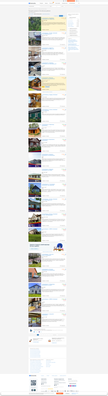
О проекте (42, 375)
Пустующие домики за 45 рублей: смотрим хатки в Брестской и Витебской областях (73, 44)
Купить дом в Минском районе (34, 349)
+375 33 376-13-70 (43, 381)
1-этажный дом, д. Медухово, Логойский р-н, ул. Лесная (47, 170)
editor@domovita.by (44, 382)
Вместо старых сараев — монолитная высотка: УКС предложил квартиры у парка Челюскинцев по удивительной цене (73, 49)
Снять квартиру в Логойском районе (35, 362)
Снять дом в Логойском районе (34, 372)
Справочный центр (72, 383)
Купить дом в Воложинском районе (35, 355)
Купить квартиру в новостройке (50, 362)
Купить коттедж (48, 365)
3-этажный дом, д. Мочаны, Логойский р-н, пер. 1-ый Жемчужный (49, 214)
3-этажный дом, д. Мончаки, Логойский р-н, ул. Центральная (48, 78)
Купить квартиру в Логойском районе (35, 365)
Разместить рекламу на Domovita (47, 251)
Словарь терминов (54, 375)
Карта (65, 15)
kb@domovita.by (56, 381)
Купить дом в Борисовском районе (35, 352)
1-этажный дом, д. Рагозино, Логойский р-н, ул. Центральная (48, 270)
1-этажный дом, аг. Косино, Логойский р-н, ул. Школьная (49, 110)
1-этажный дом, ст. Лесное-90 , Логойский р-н (48, 314)
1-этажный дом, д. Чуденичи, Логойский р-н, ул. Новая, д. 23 (48, 48)
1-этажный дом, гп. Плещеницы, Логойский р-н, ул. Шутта (48, 285)
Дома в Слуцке (70, 25)
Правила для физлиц (63, 375)
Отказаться (67, 393)
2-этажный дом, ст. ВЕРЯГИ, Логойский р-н (49, 229)
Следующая (54, 334)
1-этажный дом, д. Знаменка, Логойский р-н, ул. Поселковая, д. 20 (49, 63)
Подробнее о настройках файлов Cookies (75, 393)
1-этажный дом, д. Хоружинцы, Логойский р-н (48, 125)
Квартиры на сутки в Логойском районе (36, 363)
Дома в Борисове (70, 22)
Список (61, 15)
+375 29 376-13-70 (43, 380)
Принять (59, 393)
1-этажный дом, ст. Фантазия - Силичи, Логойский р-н (48, 255)
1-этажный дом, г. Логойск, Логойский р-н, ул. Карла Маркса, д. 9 (49, 200)
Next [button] (40, 23)
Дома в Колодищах (71, 26)
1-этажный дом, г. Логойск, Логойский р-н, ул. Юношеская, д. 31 (49, 33)
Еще (77, 6)
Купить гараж (48, 366)
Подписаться (54, 342)
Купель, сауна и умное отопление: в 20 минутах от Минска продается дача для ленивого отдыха (72, 41)
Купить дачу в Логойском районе (35, 369)
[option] (34, 24)
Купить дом (47, 363)
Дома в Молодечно (71, 23)
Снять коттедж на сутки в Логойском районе (36, 366)
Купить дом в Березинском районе (35, 351)
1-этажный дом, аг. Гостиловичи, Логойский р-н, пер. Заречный (48, 185)
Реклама (48, 375)
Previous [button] (29, 23)
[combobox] (34, 6)
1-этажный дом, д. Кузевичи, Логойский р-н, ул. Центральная (48, 155)
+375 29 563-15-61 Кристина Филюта (59, 380)
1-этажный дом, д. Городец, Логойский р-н (49, 95)
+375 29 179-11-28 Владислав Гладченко (60, 382)
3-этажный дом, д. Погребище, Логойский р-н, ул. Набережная (48, 18)
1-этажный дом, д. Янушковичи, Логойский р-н (48, 140)
